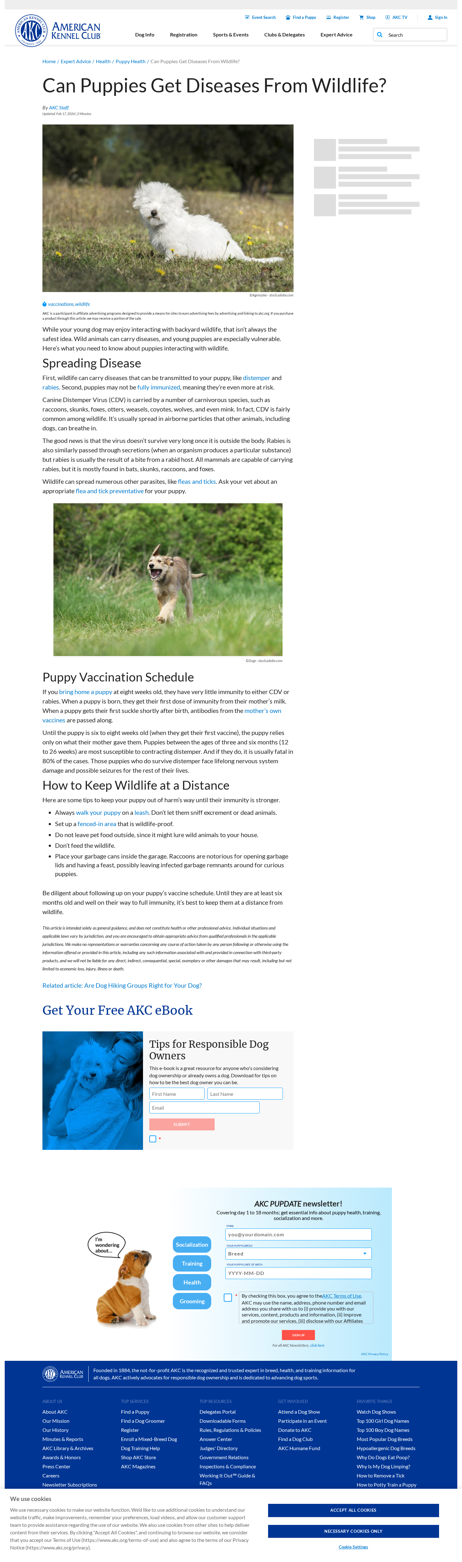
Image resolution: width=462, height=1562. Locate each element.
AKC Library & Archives (67, 1448)
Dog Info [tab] (144, 34)
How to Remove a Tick (380, 1475)
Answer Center (216, 1439)
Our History (55, 1430)
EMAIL (230, 1226)
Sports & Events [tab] (231, 34)
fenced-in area (97, 823)
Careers (50, 1475)
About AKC (55, 1412)
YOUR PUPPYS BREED (239, 1245)
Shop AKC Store (138, 1457)
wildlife (82, 304)
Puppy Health (131, 61)
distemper (256, 377)
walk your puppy (98, 812)
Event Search (264, 17)
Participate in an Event (302, 1421)
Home (49, 61)
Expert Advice (76, 61)
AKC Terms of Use (341, 1296)
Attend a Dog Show (299, 1412)
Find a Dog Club (295, 1439)
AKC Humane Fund (299, 1448)
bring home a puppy (85, 691)
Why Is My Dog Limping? (383, 1466)
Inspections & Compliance (228, 1466)
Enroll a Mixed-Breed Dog (149, 1439)
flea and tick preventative (110, 490)
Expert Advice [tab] (337, 34)
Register (341, 17)
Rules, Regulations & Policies (230, 1430)
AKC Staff (59, 107)
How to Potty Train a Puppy (386, 1484)
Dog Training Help (140, 1448)
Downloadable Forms (223, 1421)
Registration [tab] (183, 34)
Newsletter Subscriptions (69, 1484)
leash (142, 812)
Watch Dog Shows (376, 1412)
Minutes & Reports (62, 1439)
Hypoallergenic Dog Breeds (386, 1448)
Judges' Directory (219, 1448)
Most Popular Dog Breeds (385, 1439)
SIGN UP (298, 1335)
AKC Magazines (138, 1466)
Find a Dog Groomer (143, 1421)
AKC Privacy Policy (374, 1354)
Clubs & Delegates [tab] (284, 34)
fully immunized (158, 387)
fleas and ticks (197, 481)
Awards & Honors (61, 1457)
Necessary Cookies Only (353, 1530)
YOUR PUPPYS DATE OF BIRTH (244, 1264)
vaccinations (61, 304)
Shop (370, 17)
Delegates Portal (218, 1412)
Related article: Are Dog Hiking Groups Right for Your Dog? (122, 985)
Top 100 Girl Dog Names (383, 1421)
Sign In (441, 17)
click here (317, 1345)
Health (103, 61)
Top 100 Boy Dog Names (383, 1430)
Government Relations (224, 1457)
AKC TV (400, 17)
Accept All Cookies (353, 1510)
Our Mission (55, 1421)
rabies (50, 387)
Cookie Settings (353, 1546)
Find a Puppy (304, 17)
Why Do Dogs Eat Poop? (383, 1457)
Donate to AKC (294, 1430)
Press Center (56, 1466)
